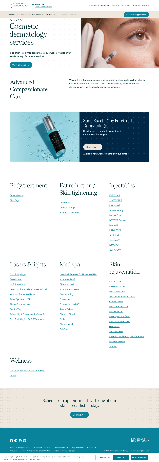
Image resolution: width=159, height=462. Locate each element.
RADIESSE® (115, 230)
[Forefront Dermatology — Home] (19, 5)
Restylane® (114, 205)
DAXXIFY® (114, 245)
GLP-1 (13, 375)
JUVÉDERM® (115, 200)
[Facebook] (11, 440)
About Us (13, 451)
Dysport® (114, 225)
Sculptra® (114, 235)
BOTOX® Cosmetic (118, 220)
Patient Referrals (61, 448)
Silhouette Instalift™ (70, 212)
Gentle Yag (15, 309)
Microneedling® (67, 279)
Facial (62, 319)
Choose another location (43, 6)
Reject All (120, 457)
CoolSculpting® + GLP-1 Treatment (27, 319)
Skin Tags (14, 200)
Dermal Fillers (115, 215)
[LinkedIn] (15, 440)
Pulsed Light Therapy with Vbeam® (27, 314)
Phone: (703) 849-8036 (141, 5)
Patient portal (106, 5)
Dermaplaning (66, 294)
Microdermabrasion (69, 289)
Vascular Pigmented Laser (22, 294)
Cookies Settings (103, 457)
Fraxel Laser (16, 279)
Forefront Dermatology (119, 451)
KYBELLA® (65, 202)
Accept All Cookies (139, 457)
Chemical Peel (67, 284)
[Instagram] (20, 440)
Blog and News (78, 448)
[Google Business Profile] (24, 440)
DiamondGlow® (67, 314)
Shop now (91, 147)
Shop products (126, 5)
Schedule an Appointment (20, 448)
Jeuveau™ (114, 240)
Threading (65, 299)
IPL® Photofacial (18, 284)
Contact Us (91, 448)
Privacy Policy (135, 451)
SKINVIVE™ (115, 250)
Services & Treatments (43, 448)
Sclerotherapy (17, 195)
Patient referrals (93, 5)
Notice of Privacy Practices (64, 451)
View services (19, 65)
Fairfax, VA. (39, 4)
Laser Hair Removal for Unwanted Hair (29, 289)
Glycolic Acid (66, 324)
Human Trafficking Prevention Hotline (35, 451)
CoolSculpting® (67, 207)
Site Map (145, 451)
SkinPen (64, 329)
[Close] (155, 457)
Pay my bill (115, 5)
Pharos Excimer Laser (20, 304)
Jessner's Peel (66, 309)
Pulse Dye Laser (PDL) (20, 299)
